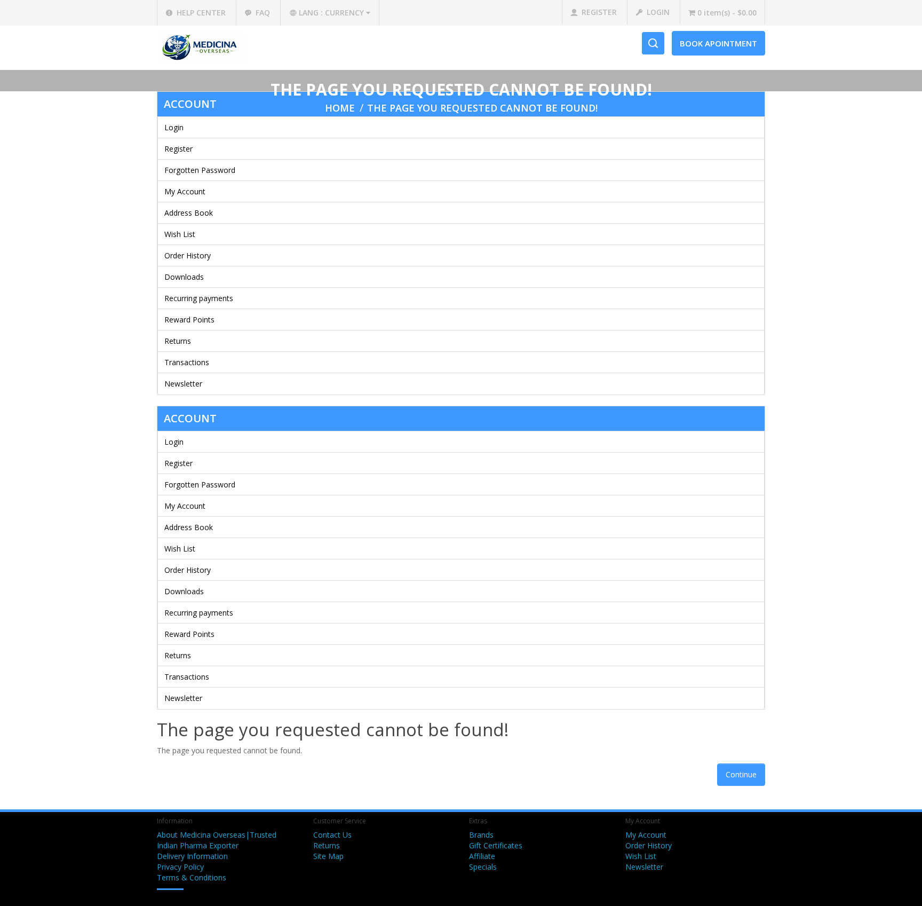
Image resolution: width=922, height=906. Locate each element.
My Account (184, 191)
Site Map (328, 856)
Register (599, 12)
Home (340, 107)
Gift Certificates (495, 845)
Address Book (188, 213)
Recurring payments (198, 298)
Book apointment (718, 43)
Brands (481, 835)
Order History (187, 255)
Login (658, 12)
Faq (263, 12)
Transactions (186, 362)
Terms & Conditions (191, 877)
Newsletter (183, 384)
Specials (483, 867)
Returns (177, 341)
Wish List (179, 234)
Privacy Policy (180, 867)
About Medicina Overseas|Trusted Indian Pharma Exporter (216, 840)
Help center (201, 12)
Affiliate (482, 856)
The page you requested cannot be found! (482, 107)
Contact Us (332, 835)
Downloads (184, 277)
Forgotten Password (199, 170)
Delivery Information (192, 856)
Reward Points (189, 319)
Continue (741, 774)
